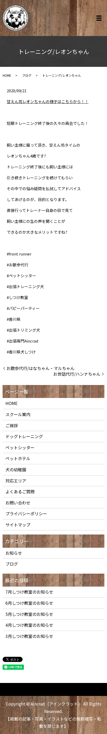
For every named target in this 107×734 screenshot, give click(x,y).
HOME (7, 75)
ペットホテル (17, 458)
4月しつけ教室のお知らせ (29, 625)
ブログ (26, 75)
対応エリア (15, 481)
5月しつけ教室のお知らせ (29, 614)
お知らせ (13, 553)
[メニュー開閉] (99, 18)
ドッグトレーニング (24, 436)
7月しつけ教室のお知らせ (29, 592)
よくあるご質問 (20, 491)
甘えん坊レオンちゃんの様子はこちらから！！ (48, 101)
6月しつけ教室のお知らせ (29, 603)
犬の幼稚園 (15, 469)
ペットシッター (20, 447)
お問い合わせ (17, 503)
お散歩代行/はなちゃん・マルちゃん (40, 368)
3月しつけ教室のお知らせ (29, 636)
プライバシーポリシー (26, 513)
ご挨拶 (11, 425)
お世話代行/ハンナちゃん (77, 374)
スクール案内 (17, 414)
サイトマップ (17, 525)
